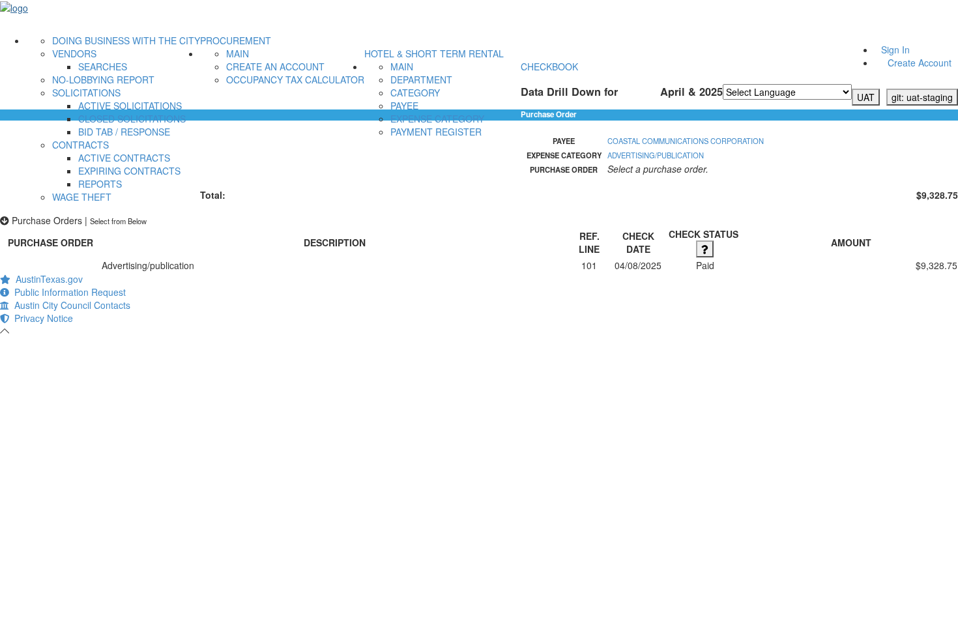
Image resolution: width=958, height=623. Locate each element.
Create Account (919, 62)
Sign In (895, 49)
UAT (866, 97)
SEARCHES (102, 66)
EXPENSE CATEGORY (437, 118)
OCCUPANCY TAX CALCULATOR (295, 79)
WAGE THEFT (81, 196)
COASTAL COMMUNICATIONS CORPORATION (685, 141)
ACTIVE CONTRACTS (124, 157)
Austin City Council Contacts (69, 305)
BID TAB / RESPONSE (124, 131)
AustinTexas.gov (46, 278)
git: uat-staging (922, 97)
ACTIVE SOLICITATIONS (130, 105)
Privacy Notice (41, 318)
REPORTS (100, 183)
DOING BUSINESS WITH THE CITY (126, 40)
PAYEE (404, 105)
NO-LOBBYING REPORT (103, 79)
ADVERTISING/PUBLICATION (655, 155)
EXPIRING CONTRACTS (129, 170)
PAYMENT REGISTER (436, 131)
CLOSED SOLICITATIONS (132, 118)
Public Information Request (67, 291)
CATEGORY (415, 92)
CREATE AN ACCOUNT (275, 66)
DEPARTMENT (421, 79)
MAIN (237, 53)
